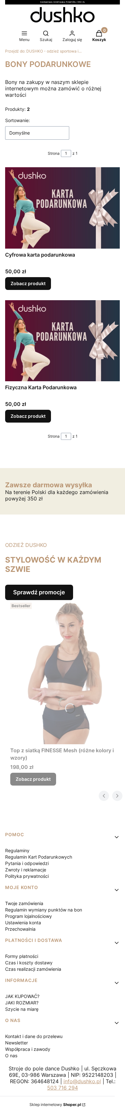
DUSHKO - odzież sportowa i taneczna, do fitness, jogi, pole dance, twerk (43, 51)
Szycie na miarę (21, 1009)
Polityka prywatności (27, 876)
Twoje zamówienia (24, 903)
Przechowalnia (20, 929)
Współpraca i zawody (27, 1049)
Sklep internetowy (55, 1104)
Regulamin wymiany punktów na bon (43, 909)
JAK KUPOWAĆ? (22, 996)
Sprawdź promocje (39, 592)
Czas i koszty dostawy (29, 962)
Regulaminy (17, 850)
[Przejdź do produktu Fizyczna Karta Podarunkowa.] (62, 340)
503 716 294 (62, 1087)
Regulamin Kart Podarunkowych (38, 857)
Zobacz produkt (28, 283)
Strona (54, 153)
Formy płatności (21, 956)
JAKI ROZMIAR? (21, 1002)
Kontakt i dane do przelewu (34, 1036)
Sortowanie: (17, 120)
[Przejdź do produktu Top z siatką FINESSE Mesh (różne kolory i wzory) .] (65, 672)
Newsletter (16, 1042)
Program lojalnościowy (28, 916)
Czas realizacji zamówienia (33, 969)
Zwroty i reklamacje (25, 869)
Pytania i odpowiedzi (27, 863)
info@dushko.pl (82, 1081)
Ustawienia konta (23, 922)
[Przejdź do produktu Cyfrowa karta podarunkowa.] (62, 207)
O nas (11, 1055)
